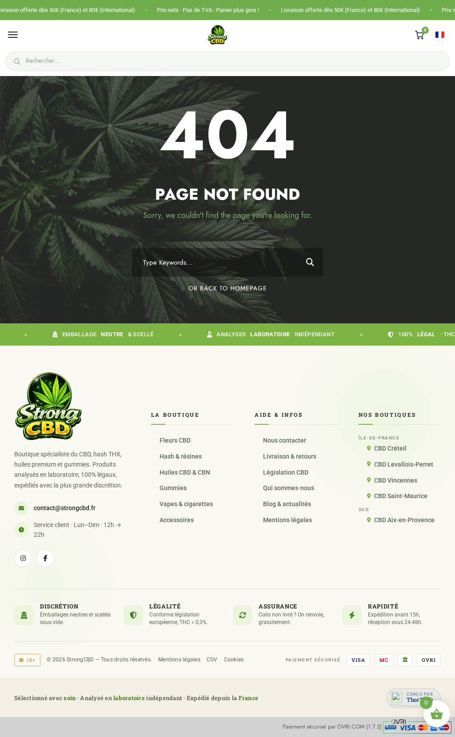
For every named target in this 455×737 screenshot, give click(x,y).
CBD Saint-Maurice (400, 495)
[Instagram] (23, 558)
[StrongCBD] (48, 406)
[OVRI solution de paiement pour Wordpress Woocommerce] (417, 726)
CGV (212, 659)
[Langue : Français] (440, 34)
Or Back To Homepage (227, 288)
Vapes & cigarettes (186, 503)
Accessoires (177, 520)
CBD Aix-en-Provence (404, 520)
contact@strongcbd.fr (65, 507)
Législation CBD (285, 472)
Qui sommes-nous (288, 487)
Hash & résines (181, 456)
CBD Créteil (390, 448)
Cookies (234, 659)
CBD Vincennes (395, 480)
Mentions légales (287, 520)
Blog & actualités (287, 503)
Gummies (173, 487)
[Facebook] (45, 558)
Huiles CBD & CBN (185, 472)
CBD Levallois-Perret (403, 464)
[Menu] (12, 34)
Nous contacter (284, 440)
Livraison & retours (289, 456)
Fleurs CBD (175, 440)
